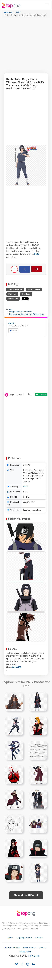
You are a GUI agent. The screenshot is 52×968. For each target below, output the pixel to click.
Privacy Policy (29, 948)
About (10, 938)
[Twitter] (16, 964)
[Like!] (14, 269)
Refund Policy (25, 952)
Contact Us (16, 667)
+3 (25, 299)
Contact (38, 938)
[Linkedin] (33, 964)
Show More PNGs (24, 895)
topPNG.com (33, 956)
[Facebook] (25, 269)
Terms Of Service (12, 948)
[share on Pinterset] (36, 269)
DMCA (42, 948)
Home (9, 13)
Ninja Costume (34, 289)
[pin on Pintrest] (19, 696)
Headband (26, 294)
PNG (18, 13)
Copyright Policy (24, 938)
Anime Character (15, 289)
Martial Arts (13, 299)
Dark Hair (12, 294)
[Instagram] (27, 964)
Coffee (14, 330)
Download (43, 394)
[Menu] (47, 5)
